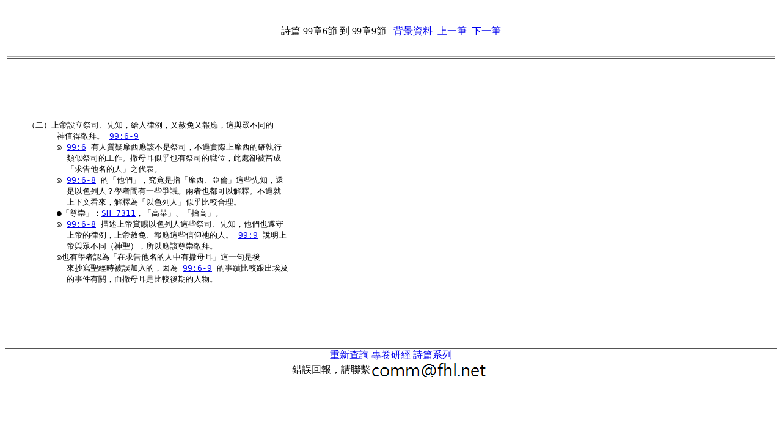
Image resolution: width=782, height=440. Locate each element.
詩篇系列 (432, 355)
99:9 (248, 235)
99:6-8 (81, 180)
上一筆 (452, 31)
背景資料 (413, 31)
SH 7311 (118, 213)
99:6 (76, 147)
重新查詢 (349, 355)
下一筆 (486, 31)
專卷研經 (391, 355)
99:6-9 (124, 136)
